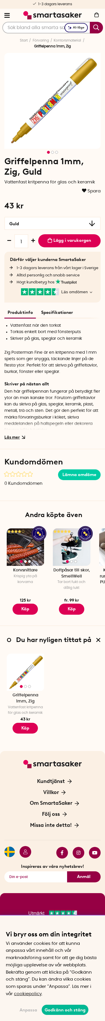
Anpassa (28, 1010)
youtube (92, 853)
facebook (60, 853)
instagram (76, 853)
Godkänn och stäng (65, 1010)
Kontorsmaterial (67, 40)
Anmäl (83, 876)
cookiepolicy (28, 994)
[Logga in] (23, 853)
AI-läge (78, 27)
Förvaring (41, 40)
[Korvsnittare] (25, 547)
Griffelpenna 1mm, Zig (25, 698)
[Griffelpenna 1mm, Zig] (25, 672)
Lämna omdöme (79, 474)
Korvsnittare (25, 570)
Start (24, 40)
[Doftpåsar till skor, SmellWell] (71, 547)
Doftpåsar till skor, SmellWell (71, 573)
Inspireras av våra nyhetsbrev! (52, 866)
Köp (72, 608)
